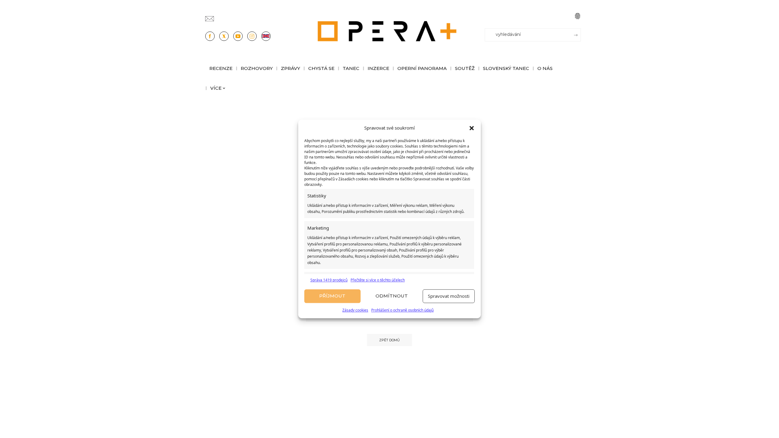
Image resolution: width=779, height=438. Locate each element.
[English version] (266, 36)
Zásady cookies (355, 310)
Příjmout (332, 296)
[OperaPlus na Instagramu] (252, 36)
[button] (472, 128)
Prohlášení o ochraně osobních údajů (402, 310)
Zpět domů (389, 340)
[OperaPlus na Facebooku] (210, 36)
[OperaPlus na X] (224, 36)
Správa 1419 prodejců (329, 280)
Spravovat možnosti (449, 296)
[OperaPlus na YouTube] (238, 36)
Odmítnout (392, 296)
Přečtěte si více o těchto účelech (378, 280)
